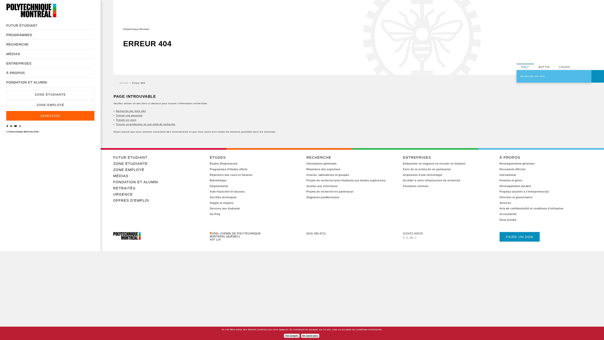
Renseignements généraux (517, 163)
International (508, 175)
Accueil (124, 83)
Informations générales (321, 163)
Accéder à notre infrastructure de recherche (431, 180)
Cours (564, 67)
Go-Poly (215, 214)
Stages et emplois (222, 203)
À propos (15, 73)
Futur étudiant (21, 25)
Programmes (19, 35)
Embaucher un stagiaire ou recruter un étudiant (434, 163)
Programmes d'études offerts (229, 169)
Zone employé (50, 105)
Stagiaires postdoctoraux (322, 197)
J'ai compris (291, 335)
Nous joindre (508, 219)
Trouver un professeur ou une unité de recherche (145, 124)
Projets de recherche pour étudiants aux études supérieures (346, 180)
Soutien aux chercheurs (322, 186)
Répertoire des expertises (323, 169)
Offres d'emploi (131, 200)
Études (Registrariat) (223, 163)
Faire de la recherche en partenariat (427, 169)
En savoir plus (310, 335)
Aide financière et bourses (227, 191)
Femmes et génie (511, 180)
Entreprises (18, 63)
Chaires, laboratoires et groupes (327, 175)
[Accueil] (31, 10)
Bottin (544, 67)
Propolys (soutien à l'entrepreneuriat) (524, 191)
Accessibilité (508, 214)
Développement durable (515, 186)
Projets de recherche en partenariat (329, 191)
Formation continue (415, 186)
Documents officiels (513, 169)
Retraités (124, 188)
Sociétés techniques (223, 197)
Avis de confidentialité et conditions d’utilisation (531, 208)
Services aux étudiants (225, 208)
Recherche (17, 44)
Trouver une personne (129, 115)
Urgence (123, 194)
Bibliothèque (218, 180)
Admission (50, 115)
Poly (525, 67)
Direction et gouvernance (516, 197)
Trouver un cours (126, 120)
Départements (219, 186)
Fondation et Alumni (26, 82)
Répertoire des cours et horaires (231, 175)
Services (505, 203)
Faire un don (519, 237)
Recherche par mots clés (131, 111)
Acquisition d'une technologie (422, 175)
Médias (13, 54)
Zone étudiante (50, 94)
